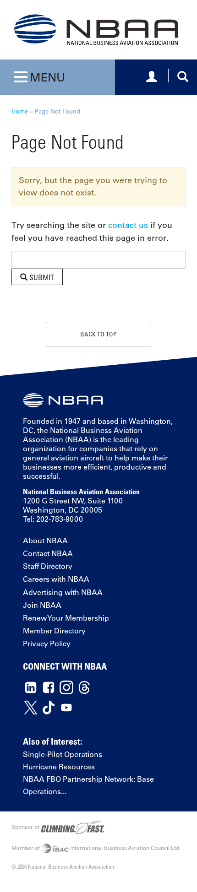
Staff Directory (47, 566)
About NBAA (45, 540)
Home (19, 111)
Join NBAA (42, 605)
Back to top (98, 334)
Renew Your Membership (66, 617)
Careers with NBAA (56, 579)
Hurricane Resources (59, 766)
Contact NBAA (48, 553)
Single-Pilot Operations (62, 754)
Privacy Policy (47, 643)
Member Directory (54, 630)
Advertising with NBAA (63, 592)
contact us (128, 225)
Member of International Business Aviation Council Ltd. (96, 847)
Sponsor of (26, 826)
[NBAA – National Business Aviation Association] (96, 29)
